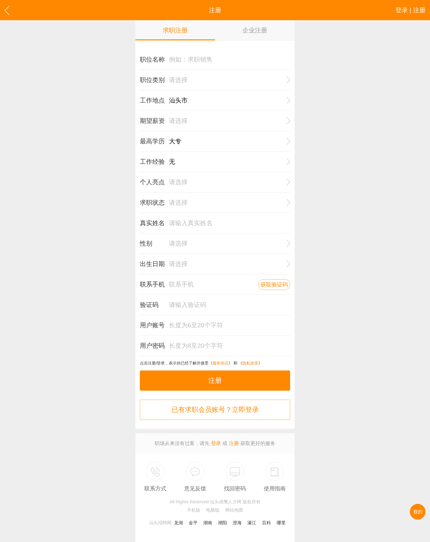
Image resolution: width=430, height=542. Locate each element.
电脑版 (212, 510)
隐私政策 (250, 363)
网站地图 (234, 510)
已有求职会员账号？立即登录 (215, 409)
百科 (266, 522)
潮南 (207, 522)
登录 (216, 443)
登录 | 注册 (410, 9)
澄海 (237, 522)
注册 (215, 380)
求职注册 (175, 30)
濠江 (251, 522)
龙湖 (178, 522)
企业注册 (254, 30)
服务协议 (220, 363)
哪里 (281, 522)
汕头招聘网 (160, 522)
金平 (193, 522)
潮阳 (222, 522)
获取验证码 (274, 284)
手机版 (193, 510)
